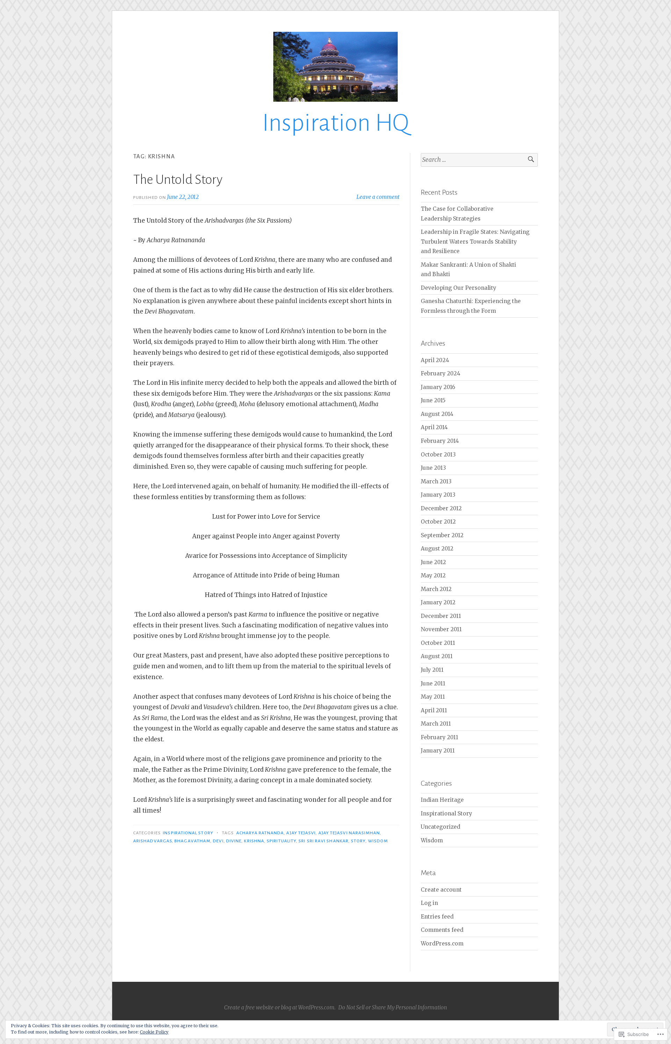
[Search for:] (479, 160)
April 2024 (435, 360)
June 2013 (433, 468)
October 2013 (438, 454)
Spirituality (281, 840)
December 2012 (441, 508)
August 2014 (437, 414)
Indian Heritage (442, 800)
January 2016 (438, 387)
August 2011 (437, 656)
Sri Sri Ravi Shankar (323, 840)
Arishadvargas (152, 840)
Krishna (254, 840)
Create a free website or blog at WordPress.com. (280, 1007)
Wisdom (378, 840)
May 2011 (433, 696)
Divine (233, 840)
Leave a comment (377, 197)
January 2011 (438, 750)
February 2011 (439, 737)
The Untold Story (178, 180)
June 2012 (433, 562)
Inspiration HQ (335, 123)
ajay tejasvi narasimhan (349, 832)
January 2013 (438, 494)
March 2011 (436, 723)
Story (358, 840)
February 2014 (440, 441)
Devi (218, 840)
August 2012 (437, 548)
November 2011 (441, 629)
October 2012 (438, 521)
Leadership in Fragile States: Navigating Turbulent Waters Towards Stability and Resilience (475, 241)
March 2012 (436, 589)
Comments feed (442, 930)
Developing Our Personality (458, 288)
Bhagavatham (192, 840)
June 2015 (433, 400)
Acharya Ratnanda (260, 832)
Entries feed (437, 916)
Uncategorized (440, 826)
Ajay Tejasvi (301, 832)
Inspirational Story (188, 832)
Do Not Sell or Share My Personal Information (392, 1007)
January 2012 (438, 602)
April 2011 (434, 710)
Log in (429, 903)
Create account (441, 889)
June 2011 (433, 683)
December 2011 (441, 616)
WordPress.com (442, 943)
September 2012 (442, 535)
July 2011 (432, 670)
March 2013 (436, 481)
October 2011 (438, 643)
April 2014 (434, 427)
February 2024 (440, 373)
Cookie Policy (154, 1032)
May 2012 (433, 575)
